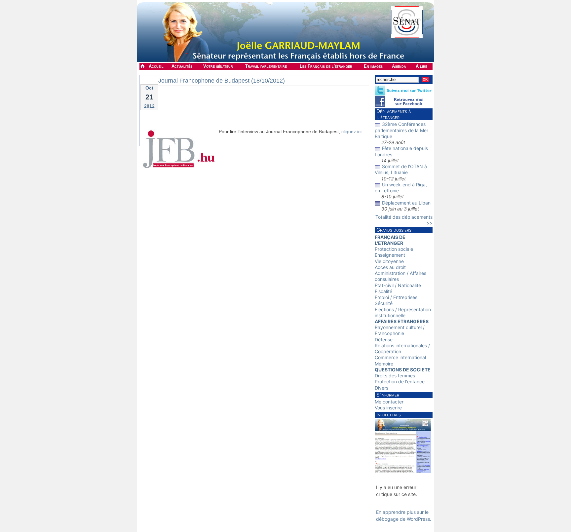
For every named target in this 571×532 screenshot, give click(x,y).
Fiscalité (383, 291)
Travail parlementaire (266, 66)
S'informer (387, 395)
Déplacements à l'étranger (393, 114)
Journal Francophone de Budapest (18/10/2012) (221, 80)
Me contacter (389, 401)
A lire (421, 66)
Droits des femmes (395, 375)
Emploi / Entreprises (396, 297)
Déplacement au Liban (406, 203)
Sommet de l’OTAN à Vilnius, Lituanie (401, 169)
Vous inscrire (388, 407)
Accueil (156, 66)
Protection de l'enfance (400, 381)
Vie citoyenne (389, 261)
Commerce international (400, 357)
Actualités (181, 66)
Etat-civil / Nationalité (398, 285)
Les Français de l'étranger (326, 66)
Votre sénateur (218, 66)
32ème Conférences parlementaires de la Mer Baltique (401, 130)
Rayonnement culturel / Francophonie (400, 330)
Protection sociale (394, 249)
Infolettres (388, 414)
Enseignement (390, 255)
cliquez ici (351, 131)
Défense (384, 339)
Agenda (399, 66)
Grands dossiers (393, 230)
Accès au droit (390, 267)
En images (373, 66)
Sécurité (384, 303)
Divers (381, 388)
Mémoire (384, 363)
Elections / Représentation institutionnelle (403, 312)
